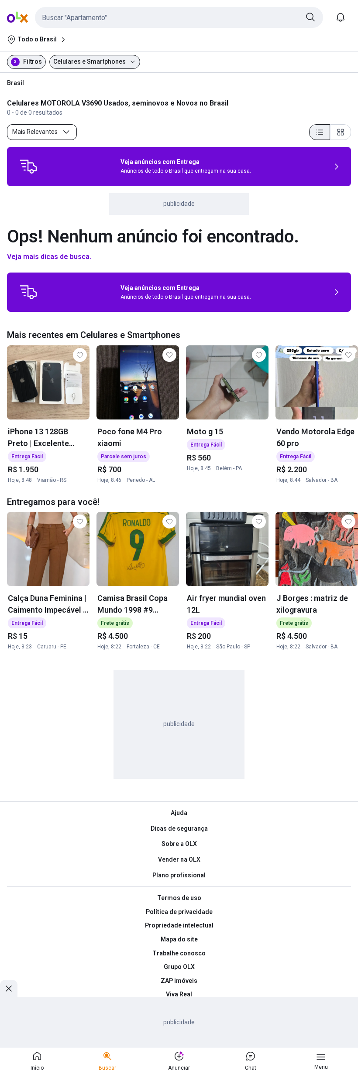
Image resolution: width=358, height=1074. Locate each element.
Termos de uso (179, 897)
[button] (179, 17)
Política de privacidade (179, 911)
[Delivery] (28, 166)
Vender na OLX (179, 859)
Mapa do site (179, 939)
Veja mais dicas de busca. (49, 256)
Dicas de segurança (179, 828)
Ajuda (179, 812)
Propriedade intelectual (179, 925)
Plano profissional (179, 875)
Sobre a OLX (179, 843)
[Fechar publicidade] (8, 988)
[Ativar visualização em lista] (319, 132)
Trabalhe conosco (179, 953)
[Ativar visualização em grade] (340, 132)
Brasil (15, 83)
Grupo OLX (179, 966)
